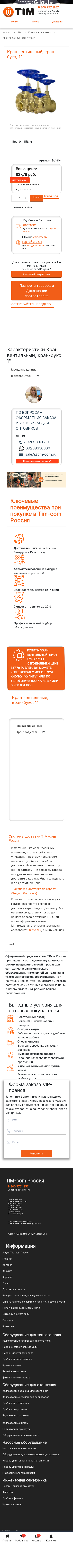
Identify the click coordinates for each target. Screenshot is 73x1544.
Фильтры (8, 1492)
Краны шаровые (12, 1365)
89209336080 (36, 442)
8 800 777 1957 (48, 7)
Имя (14, 1119)
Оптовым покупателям (16, 1313)
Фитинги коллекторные (16, 1377)
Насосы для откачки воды (18, 1466)
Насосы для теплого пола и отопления (26, 1460)
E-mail (16, 1142)
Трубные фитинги (13, 1498)
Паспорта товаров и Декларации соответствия (36, 291)
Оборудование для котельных (21, 1435)
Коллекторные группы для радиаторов (26, 1396)
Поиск (35, 21)
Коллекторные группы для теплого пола (27, 1340)
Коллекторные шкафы (15, 1422)
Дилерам (57, 21)
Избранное (22, 1538)
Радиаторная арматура (17, 1429)
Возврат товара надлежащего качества (26, 1295)
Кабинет (51, 1540)
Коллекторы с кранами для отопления (25, 1390)
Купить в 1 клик (51, 196)
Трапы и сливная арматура (18, 1485)
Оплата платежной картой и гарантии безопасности (34, 1301)
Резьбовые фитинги (14, 1371)
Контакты (8, 1326)
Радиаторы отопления (16, 1415)
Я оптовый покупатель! (36, 274)
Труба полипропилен (15, 1409)
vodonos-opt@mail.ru (49, 11)
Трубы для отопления (16, 1403)
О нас (6, 1283)
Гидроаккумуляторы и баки (19, 1472)
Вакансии (8, 1320)
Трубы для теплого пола (17, 1359)
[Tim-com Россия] (19, 11)
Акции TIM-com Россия (16, 1252)
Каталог (7, 1264)
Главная (7, 1540)
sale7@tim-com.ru (40, 454)
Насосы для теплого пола (18, 1352)
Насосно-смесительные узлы (20, 1346)
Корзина (36, 1538)
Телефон (17, 1131)
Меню (14, 21)
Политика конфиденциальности (21, 1307)
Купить (36, 197)
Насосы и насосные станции (19, 1448)
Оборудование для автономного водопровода (31, 1454)
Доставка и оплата (14, 1289)
